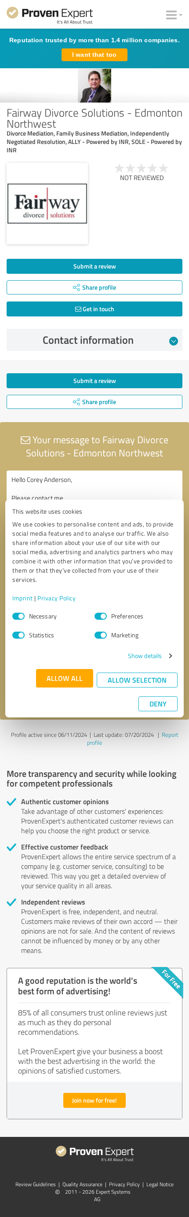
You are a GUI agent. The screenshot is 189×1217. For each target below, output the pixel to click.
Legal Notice (160, 1184)
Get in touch (97, 309)
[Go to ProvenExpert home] (50, 17)
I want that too (94, 54)
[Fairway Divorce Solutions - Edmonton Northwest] (47, 203)
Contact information (88, 339)
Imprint (22, 598)
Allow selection (137, 680)
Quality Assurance (82, 1184)
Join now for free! (94, 1100)
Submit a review (94, 266)
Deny (158, 704)
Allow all (65, 678)
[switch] (100, 616)
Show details (145, 655)
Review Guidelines (35, 1184)
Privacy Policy (56, 598)
